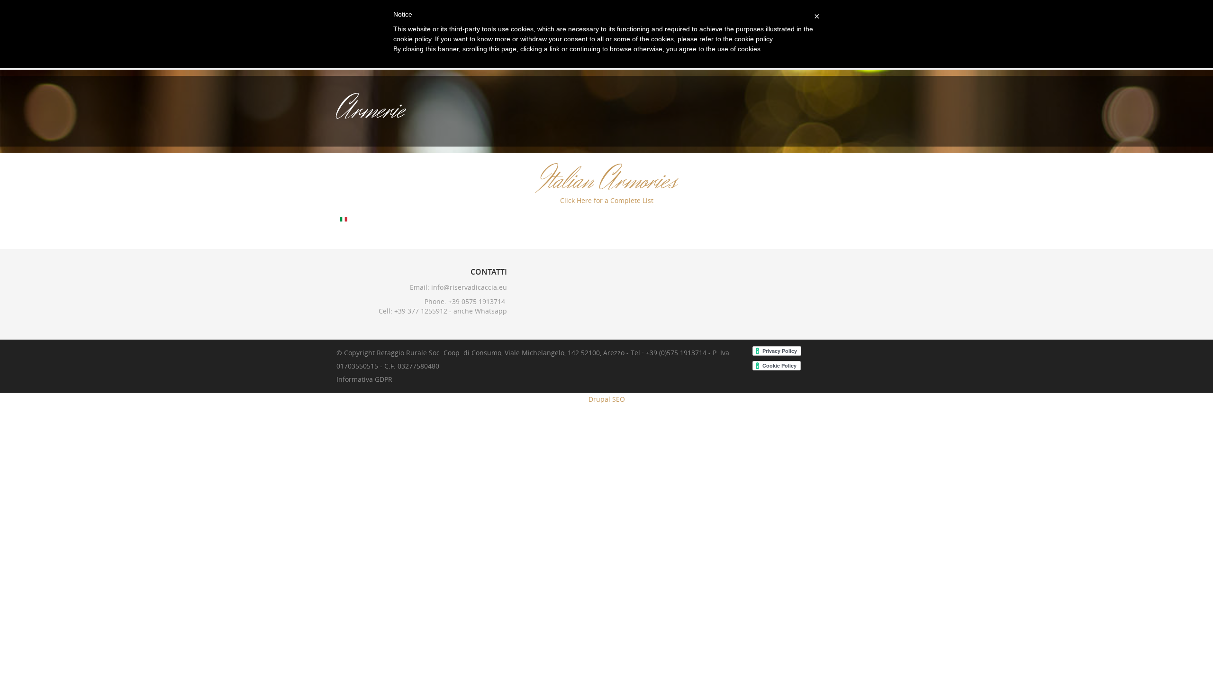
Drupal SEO (606, 399)
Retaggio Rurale (402, 352)
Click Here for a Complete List (606, 200)
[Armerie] (343, 218)
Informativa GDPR (364, 379)
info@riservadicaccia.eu (469, 287)
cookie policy (753, 39)
